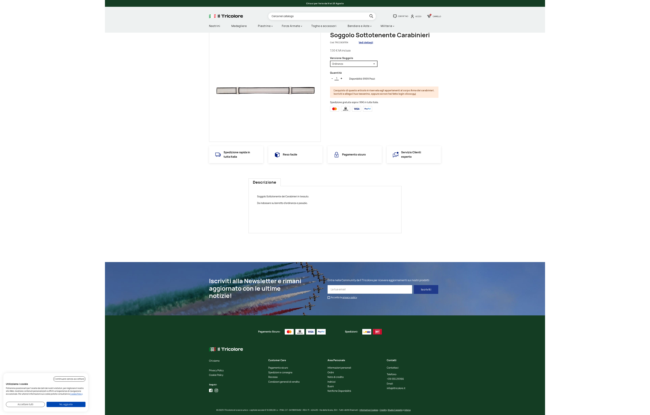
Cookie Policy (216, 375)
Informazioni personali (339, 367)
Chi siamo (214, 360)
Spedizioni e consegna (280, 372)
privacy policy (349, 297)
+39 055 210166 (395, 379)
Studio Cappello (395, 410)
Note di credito (336, 377)
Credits (383, 410)
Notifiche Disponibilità (339, 391)
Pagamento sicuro (278, 367)
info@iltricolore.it (396, 388)
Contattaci (392, 367)
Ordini (331, 372)
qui (414, 93)
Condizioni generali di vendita (284, 381)
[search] (371, 16)
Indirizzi (331, 381)
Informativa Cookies (369, 410)
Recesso (273, 377)
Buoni (331, 386)
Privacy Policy (216, 370)
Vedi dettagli (366, 42)
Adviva (407, 410)
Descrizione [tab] (264, 182)
